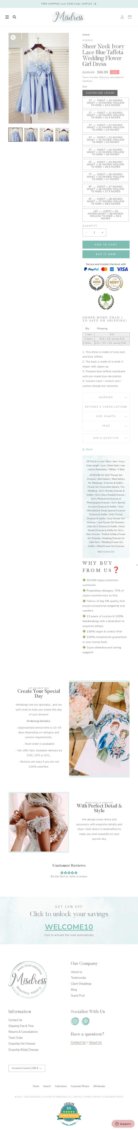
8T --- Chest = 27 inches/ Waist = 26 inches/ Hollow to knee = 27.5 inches (105, 189)
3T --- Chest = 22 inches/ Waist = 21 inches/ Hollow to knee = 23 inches (105, 127)
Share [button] (89, 449)
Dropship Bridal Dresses (23, 1050)
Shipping (104, 77)
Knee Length (92, 465)
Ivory (121, 461)
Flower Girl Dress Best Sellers (103, 487)
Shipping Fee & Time (21, 1026)
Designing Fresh (113, 1097)
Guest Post (78, 996)
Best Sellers (104, 479)
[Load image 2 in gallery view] (31, 135)
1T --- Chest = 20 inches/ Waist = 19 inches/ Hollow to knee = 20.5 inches (105, 103)
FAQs (106, 425)
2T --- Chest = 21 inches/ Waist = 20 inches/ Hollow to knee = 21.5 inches (105, 115)
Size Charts (106, 416)
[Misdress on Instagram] (75, 1022)
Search (47, 1086)
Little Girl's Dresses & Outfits (102, 526)
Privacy (97, 1097)
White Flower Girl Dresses (110, 546)
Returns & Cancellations (106, 407)
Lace (103, 465)
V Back (121, 469)
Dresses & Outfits (113, 483)
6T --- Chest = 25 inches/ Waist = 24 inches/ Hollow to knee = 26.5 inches (105, 164)
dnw (115, 461)
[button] (7, 17)
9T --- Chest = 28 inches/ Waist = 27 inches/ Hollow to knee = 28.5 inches (105, 201)
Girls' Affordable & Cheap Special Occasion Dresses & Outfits (106, 510)
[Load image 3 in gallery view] (47, 135)
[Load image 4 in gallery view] (62, 135)
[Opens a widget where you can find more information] (123, 1124)
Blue (108, 461)
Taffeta (112, 469)
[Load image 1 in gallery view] (15, 135)
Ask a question (106, 438)
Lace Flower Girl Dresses (110, 522)
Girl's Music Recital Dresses (109, 494)
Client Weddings (81, 984)
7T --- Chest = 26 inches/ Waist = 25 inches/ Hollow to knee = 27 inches (105, 177)
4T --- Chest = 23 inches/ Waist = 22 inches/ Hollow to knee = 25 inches (105, 140)
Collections (61, 1086)
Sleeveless (101, 469)
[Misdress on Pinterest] (85, 1022)
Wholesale (99, 1086)
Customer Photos (80, 1086)
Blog (74, 990)
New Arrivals (93, 534)
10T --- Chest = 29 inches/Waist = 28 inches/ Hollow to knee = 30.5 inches (106, 215)
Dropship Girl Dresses (21, 1044)
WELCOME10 (69, 927)
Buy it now (106, 254)
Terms (87, 1097)
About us (76, 972)
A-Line (100, 461)
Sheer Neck (113, 465)
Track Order (15, 1038)
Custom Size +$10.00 (100, 93)
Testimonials (78, 978)
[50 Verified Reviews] (69, 1127)
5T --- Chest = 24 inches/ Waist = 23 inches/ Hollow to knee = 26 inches (105, 152)
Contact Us (15, 1020)
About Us (95, 1042)
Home (85, 34)
